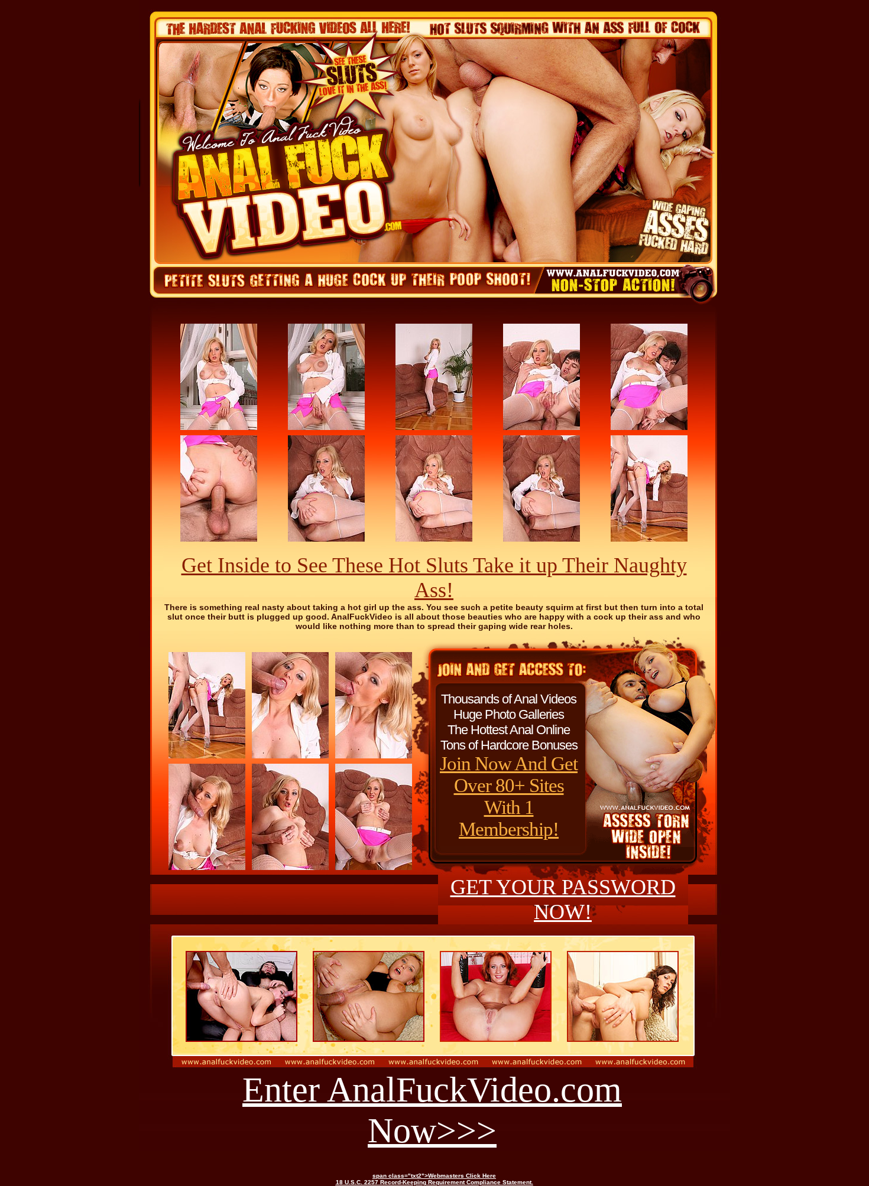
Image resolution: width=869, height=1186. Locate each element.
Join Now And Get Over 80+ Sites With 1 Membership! (509, 796)
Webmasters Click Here (462, 1175)
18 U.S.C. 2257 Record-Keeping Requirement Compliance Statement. (434, 1182)
